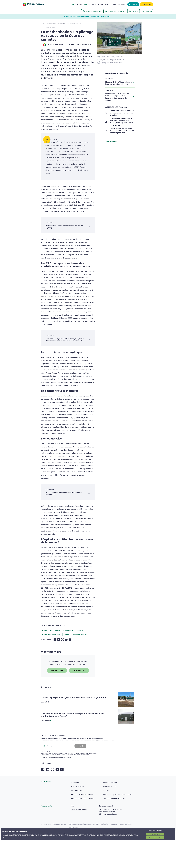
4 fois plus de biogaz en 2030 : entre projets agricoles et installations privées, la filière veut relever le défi (64, 340)
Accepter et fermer (155, 834)
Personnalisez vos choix (155, 838)
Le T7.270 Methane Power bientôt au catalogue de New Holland (63, 493)
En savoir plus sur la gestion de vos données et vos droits (56, 757)
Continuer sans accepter (155, 830)
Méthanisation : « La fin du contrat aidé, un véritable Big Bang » (64, 227)
